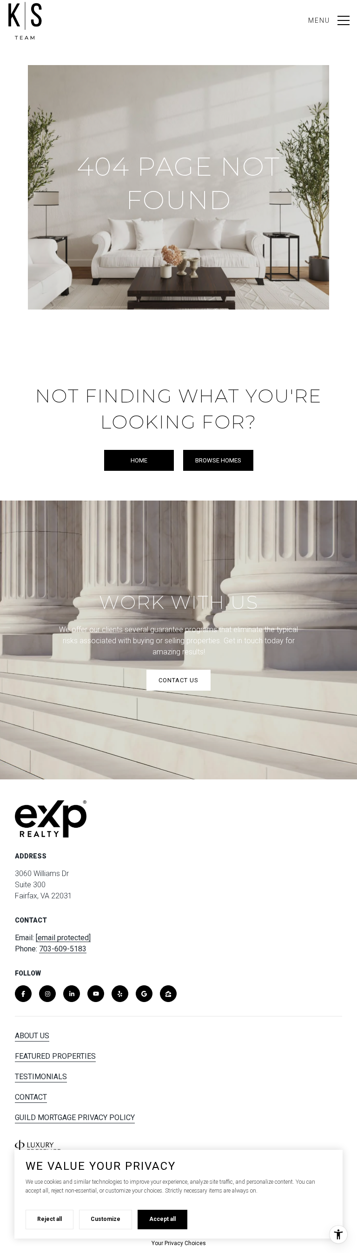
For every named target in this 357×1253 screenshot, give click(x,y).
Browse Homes (218, 460)
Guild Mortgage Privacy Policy (75, 1117)
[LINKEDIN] (71, 993)
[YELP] (120, 993)
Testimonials (41, 1076)
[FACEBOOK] (23, 993)
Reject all (49, 1219)
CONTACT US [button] (178, 680)
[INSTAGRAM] (47, 993)
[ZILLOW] (168, 993)
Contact (31, 1097)
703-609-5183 (62, 948)
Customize (105, 1219)
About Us (32, 1035)
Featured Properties (55, 1056)
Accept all (162, 1219)
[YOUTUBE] (95, 993)
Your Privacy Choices (179, 1243)
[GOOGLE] (144, 993)
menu (319, 20)
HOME (139, 460)
